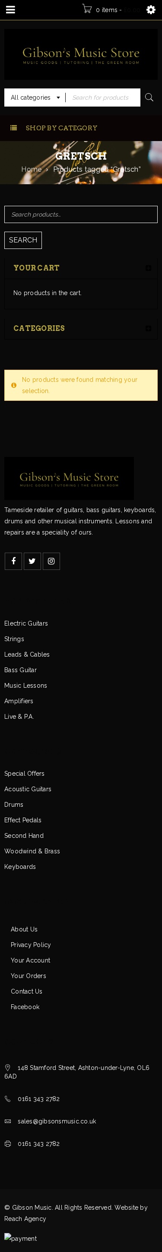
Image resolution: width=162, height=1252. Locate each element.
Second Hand (24, 835)
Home (31, 169)
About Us (24, 929)
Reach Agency (25, 1218)
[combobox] (35, 97)
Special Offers (24, 773)
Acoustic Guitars (27, 789)
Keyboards (20, 866)
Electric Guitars (26, 623)
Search (23, 240)
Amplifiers (19, 701)
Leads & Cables (27, 654)
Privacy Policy (31, 944)
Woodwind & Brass (32, 851)
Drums (13, 804)
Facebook (25, 1006)
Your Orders (28, 975)
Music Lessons (25, 685)
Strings (14, 638)
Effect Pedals (22, 820)
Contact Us (27, 991)
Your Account (30, 960)
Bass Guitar (20, 670)
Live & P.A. (19, 716)
